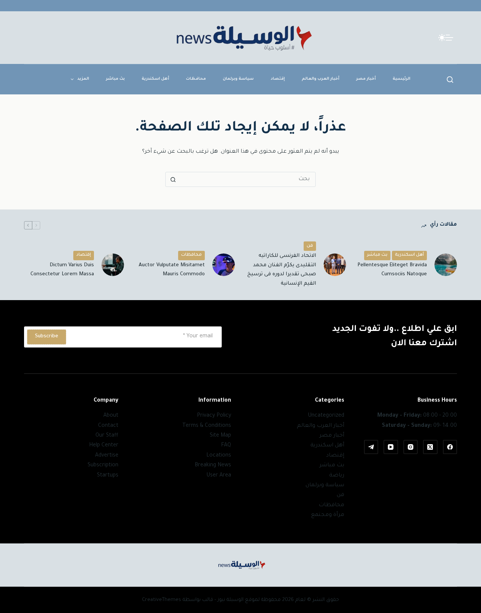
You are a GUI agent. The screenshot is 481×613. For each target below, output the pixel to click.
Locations (218, 456)
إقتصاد (278, 79)
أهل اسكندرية (155, 79)
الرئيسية (401, 79)
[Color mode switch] (442, 37)
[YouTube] (391, 447)
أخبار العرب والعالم (320, 79)
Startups (107, 476)
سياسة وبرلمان (238, 79)
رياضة (336, 476)
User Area (218, 476)
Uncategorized (326, 416)
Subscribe (46, 336)
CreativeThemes (161, 600)
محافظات (196, 79)
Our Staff (106, 436)
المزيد (83, 79)
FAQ (226, 446)
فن (310, 246)
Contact (108, 426)
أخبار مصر (366, 79)
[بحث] (450, 79)
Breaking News (213, 466)
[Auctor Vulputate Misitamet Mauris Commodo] (223, 264)
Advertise (106, 456)
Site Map (220, 436)
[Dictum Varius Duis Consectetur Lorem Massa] (112, 264)
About (110, 416)
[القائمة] (449, 37)
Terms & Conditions (206, 426)
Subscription (103, 466)
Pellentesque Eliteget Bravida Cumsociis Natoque (392, 270)
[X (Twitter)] (430, 447)
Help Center (103, 446)
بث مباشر (115, 79)
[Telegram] (371, 447)
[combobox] (247, 179)
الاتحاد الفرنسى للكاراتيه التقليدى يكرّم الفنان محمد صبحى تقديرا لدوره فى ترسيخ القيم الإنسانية (281, 270)
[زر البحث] (173, 179)
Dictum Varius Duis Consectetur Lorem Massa (62, 270)
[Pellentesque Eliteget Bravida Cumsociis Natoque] (445, 264)
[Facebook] (450, 447)
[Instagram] (411, 447)
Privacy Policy (214, 416)
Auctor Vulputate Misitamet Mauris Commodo (172, 270)
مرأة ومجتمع (327, 515)
